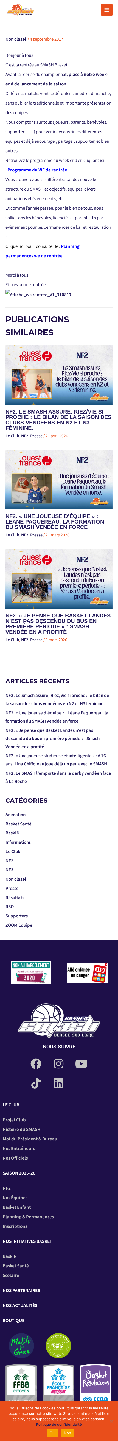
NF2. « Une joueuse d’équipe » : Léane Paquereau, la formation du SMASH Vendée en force (54, 521)
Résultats (14, 897)
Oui (53, 1433)
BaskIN (12, 833)
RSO (9, 906)
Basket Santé (18, 824)
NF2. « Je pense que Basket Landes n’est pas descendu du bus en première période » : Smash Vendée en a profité (58, 624)
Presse (36, 435)
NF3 (9, 869)
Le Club (12, 435)
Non (67, 1433)
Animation (15, 814)
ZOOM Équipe (18, 925)
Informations (18, 842)
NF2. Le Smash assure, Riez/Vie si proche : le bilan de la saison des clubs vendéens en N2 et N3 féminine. (58, 420)
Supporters (16, 916)
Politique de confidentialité (59, 1424)
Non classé (16, 39)
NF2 (24, 435)
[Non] (111, 1421)
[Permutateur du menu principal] (107, 10)
